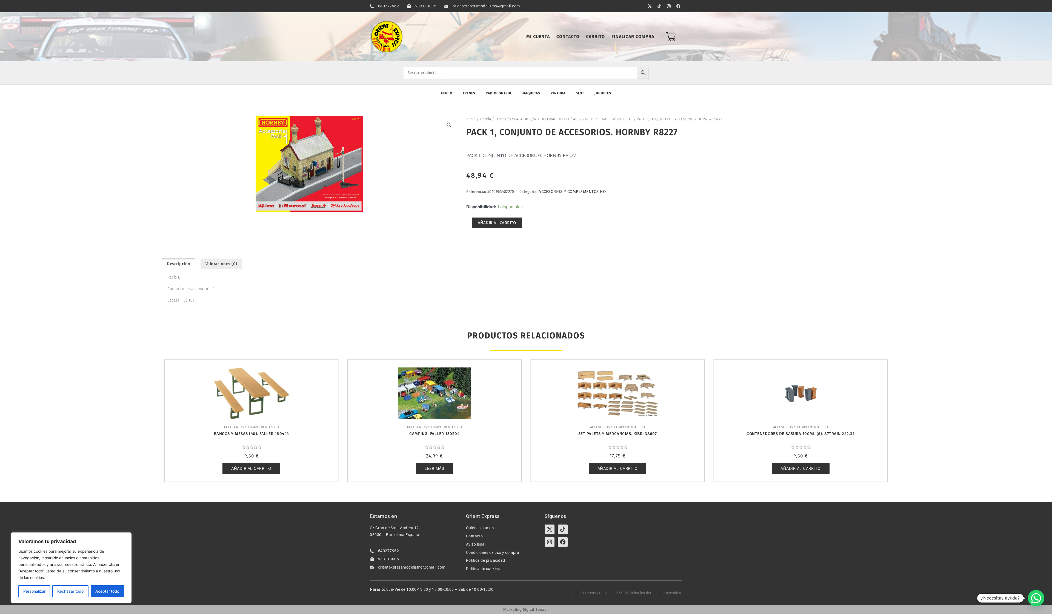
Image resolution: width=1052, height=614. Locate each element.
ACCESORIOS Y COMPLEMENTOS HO (603, 119)
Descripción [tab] (178, 263)
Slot (580, 93)
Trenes (469, 93)
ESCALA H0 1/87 (523, 119)
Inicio (446, 93)
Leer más (434, 468)
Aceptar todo (107, 591)
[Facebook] (563, 542)
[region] (71, 567)
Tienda (485, 119)
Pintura (558, 93)
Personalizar (34, 591)
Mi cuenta (538, 36)
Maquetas (531, 93)
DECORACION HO (555, 119)
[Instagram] (549, 542)
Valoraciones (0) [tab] (221, 263)
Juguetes (602, 93)
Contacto (567, 36)
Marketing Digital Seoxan (526, 609)
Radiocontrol (499, 93)
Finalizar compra (632, 36)
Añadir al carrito (497, 222)
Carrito (595, 36)
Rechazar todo (70, 591)
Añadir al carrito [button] (251, 468)
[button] (449, 125)
